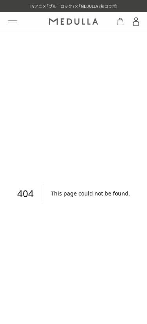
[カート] (120, 21)
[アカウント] (136, 21)
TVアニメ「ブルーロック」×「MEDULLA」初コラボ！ (74, 6)
